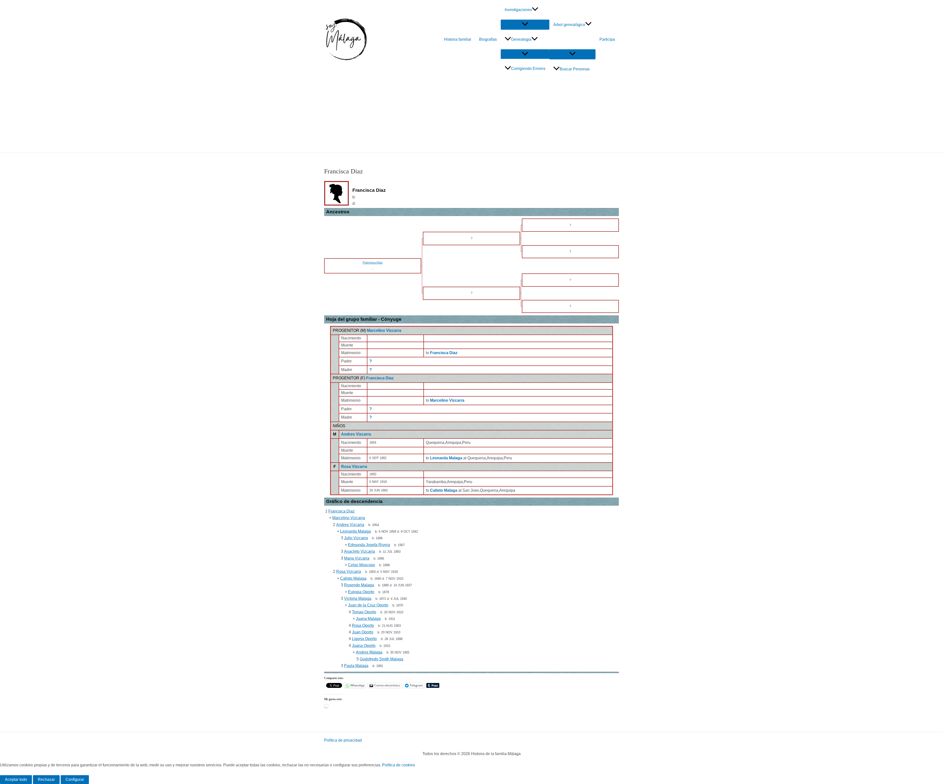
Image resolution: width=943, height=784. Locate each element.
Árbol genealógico (569, 25)
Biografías (488, 39)
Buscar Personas (575, 69)
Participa (607, 39)
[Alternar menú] (525, 24)
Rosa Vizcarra (354, 466)
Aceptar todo (16, 779)
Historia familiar (457, 39)
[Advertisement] (471, 115)
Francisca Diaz (380, 378)
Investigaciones (518, 10)
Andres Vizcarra (356, 434)
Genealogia (521, 39)
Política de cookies (398, 765)
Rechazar (46, 779)
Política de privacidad (343, 740)
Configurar (75, 779)
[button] (535, 10)
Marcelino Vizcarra (384, 330)
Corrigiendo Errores (528, 68)
